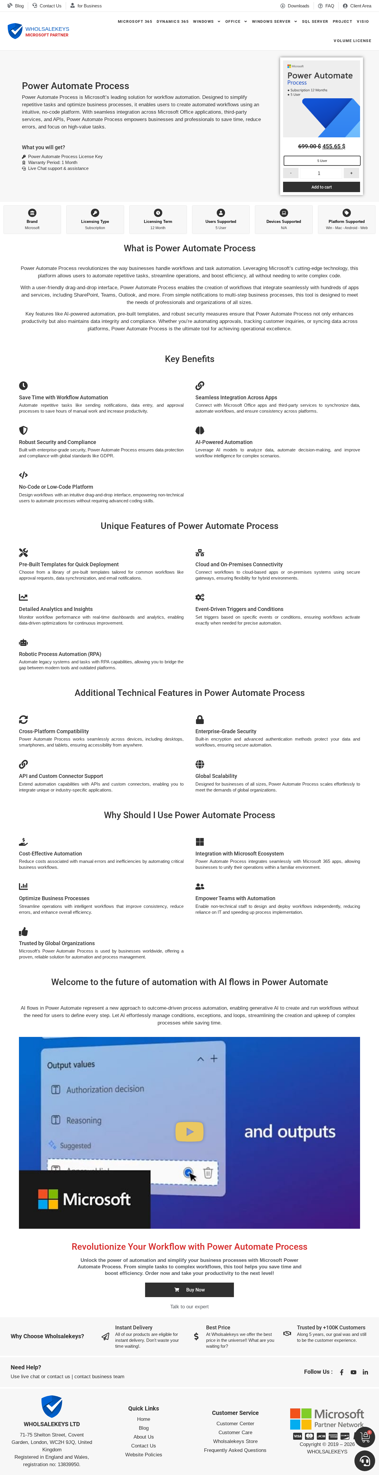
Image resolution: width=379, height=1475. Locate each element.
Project (343, 21)
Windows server (271, 21)
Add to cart (321, 187)
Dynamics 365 (173, 21)
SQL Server (315, 21)
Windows (203, 21)
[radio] (322, 160)
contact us (58, 1376)
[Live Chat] (364, 1460)
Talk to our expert (189, 1307)
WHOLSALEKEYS (47, 29)
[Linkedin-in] (365, 1372)
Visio (363, 21)
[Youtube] (353, 1372)
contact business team (99, 1376)
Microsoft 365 (135, 21)
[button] (189, 1133)
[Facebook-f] (342, 1372)
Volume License (352, 40)
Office (233, 21)
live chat (30, 1376)
